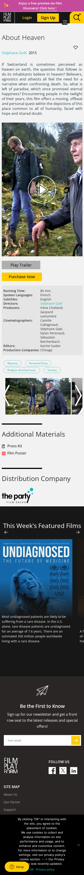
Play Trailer (21, 265)
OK (32, 869)
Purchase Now (22, 277)
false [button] (6, 532)
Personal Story (38, 363)
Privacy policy (45, 869)
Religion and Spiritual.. (21, 370)
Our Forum (12, 802)
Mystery (12, 363)
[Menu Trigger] (64, 22)
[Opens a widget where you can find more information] (16, 867)
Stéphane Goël (14, 52)
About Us (10, 794)
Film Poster (16, 453)
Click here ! (48, 8)
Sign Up (48, 17)
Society (52, 370)
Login (27, 17)
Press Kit (14, 446)
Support (10, 809)
